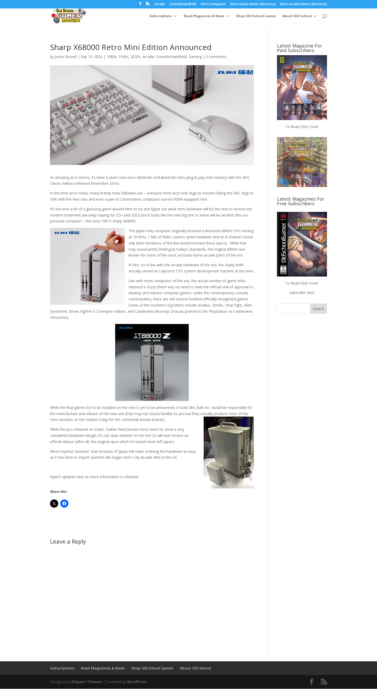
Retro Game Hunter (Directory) (253, 4)
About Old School (297, 16)
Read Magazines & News (204, 16)
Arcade (160, 4)
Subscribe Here (302, 292)
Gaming (195, 56)
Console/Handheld (183, 4)
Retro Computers (213, 4)
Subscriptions (160, 16)
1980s (111, 56)
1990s (123, 56)
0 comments (216, 56)
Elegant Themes (87, 681)
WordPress (137, 681)
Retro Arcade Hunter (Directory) (303, 4)
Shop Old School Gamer (256, 16)
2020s (136, 56)
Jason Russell (66, 56)
